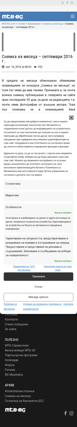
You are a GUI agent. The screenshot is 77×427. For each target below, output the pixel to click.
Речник (10, 370)
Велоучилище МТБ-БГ (20, 350)
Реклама (11, 314)
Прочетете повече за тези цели (58, 268)
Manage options (38, 297)
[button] (71, 117)
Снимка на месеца (18, 396)
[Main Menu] (72, 16)
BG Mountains (14, 374)
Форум (9, 365)
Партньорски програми (21, 355)
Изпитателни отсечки (19, 391)
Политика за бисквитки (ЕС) (24, 401)
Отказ (38, 287)
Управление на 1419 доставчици (24, 268)
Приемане (38, 276)
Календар (12, 360)
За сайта (10, 329)
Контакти (68, 304)
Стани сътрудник (16, 324)
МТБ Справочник (17, 345)
